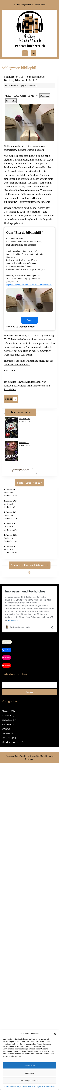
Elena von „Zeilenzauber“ (22, 194)
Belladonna (24, 443)
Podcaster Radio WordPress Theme (21, 756)
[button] (55, 1033)
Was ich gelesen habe (11, 742)
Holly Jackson (25, 421)
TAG (4, 729)
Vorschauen (7, 738)
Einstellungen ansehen (29, 1080)
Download (44, 96)
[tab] (25, 53)
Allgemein (6, 711)
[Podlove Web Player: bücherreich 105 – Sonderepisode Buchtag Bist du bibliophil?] (29, 91)
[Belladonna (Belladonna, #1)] (11, 451)
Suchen (29, 692)
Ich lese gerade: (20, 412)
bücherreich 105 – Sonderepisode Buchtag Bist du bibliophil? (24, 78)
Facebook (46, 347)
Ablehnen (29, 1073)
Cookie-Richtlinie (10, 1087)
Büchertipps (7, 720)
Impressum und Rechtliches (26, 1087)
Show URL (11, 101)
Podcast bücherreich (30, 46)
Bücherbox (6, 715)
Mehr (11, 398)
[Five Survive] (11, 427)
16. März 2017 (14, 86)
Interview (6, 724)
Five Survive (24, 419)
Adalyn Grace (25, 445)
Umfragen (6, 733)
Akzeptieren (29, 1065)
